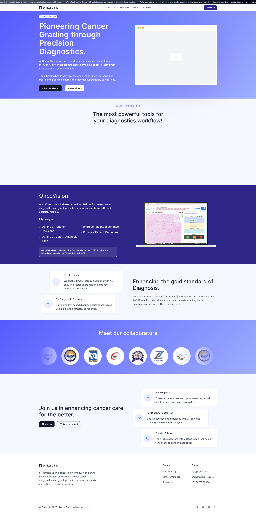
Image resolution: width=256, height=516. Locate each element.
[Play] (140, 80)
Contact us (210, 7)
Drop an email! (70, 424)
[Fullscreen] (211, 80)
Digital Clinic (50, 7)
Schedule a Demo (50, 88)
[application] (176, 57)
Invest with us (75, 88)
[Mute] (207, 80)
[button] (176, 57)
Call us (48, 424)
